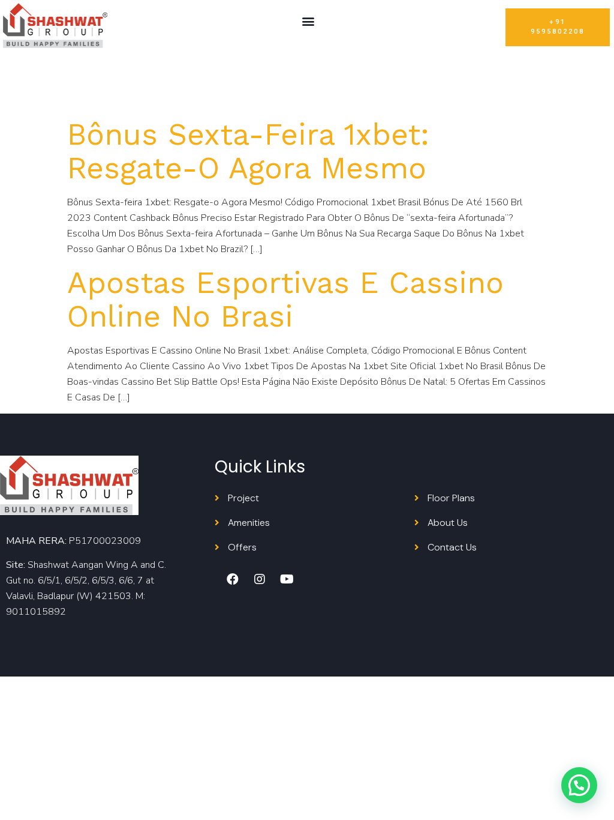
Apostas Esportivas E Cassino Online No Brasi (285, 299)
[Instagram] (260, 579)
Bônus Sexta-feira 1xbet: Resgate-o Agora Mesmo (248, 150)
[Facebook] (233, 579)
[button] (308, 21)
